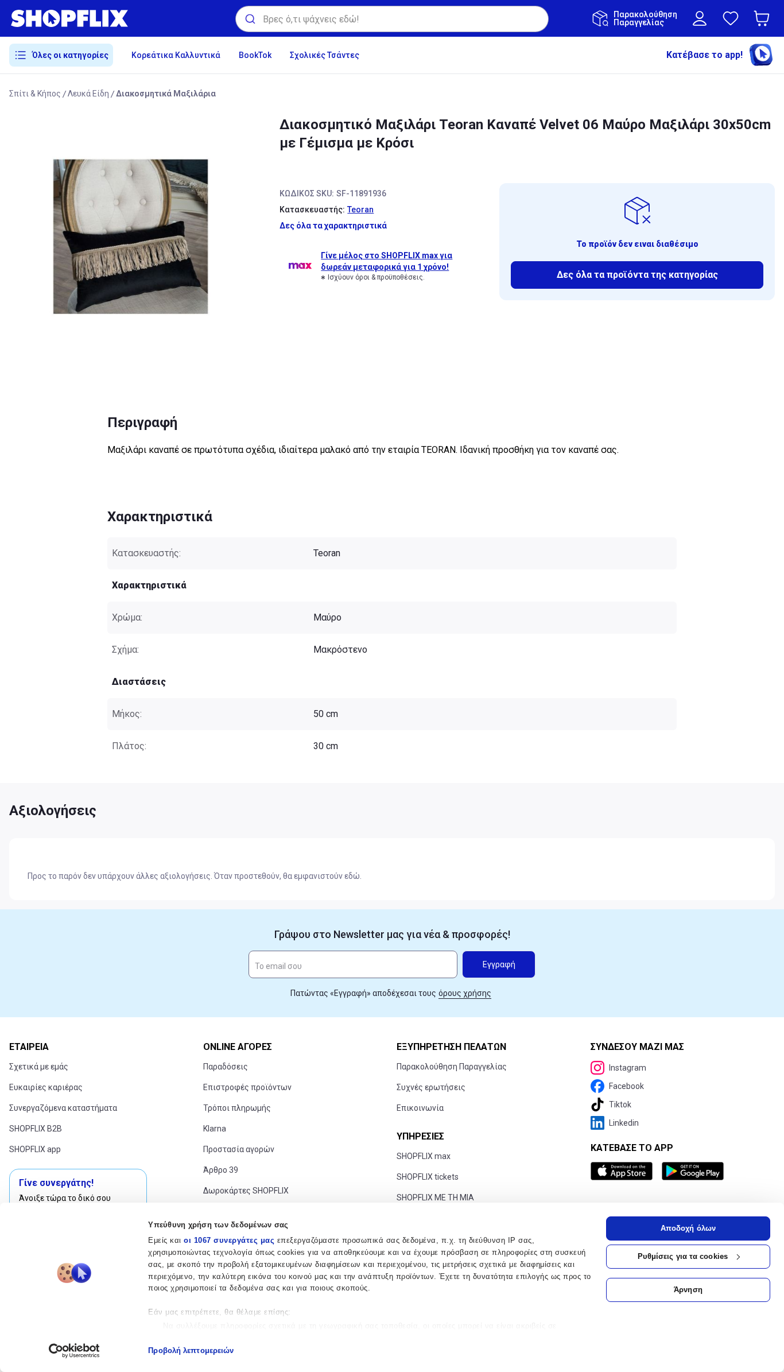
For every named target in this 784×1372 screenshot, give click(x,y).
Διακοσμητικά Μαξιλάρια (166, 93)
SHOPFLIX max (424, 1156)
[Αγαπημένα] (730, 18)
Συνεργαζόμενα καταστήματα (63, 1108)
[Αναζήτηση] (249, 19)
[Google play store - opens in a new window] (692, 1171)
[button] (764, 18)
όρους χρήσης (464, 993)
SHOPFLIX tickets (428, 1176)
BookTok (255, 55)
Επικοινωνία (420, 1108)
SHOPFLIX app (35, 1149)
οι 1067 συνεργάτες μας (229, 1240)
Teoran (360, 209)
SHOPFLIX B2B (35, 1128)
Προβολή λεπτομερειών (191, 1350)
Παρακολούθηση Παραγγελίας (452, 1066)
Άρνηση (688, 1289)
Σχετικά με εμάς (38, 1066)
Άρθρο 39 (220, 1170)
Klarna (214, 1128)
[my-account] (699, 18)
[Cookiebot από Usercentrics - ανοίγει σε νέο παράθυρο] (74, 1350)
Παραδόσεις (225, 1066)
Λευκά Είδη (88, 93)
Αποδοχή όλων (688, 1228)
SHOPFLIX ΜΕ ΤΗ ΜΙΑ (435, 1197)
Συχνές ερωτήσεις (431, 1087)
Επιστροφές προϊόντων (247, 1087)
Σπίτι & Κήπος (35, 93)
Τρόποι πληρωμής (237, 1108)
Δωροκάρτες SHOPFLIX (246, 1190)
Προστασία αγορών (238, 1149)
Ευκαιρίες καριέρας (46, 1087)
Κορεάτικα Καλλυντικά (175, 55)
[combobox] (392, 19)
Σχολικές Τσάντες (324, 55)
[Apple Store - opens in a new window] (624, 1171)
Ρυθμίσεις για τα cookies (683, 1256)
